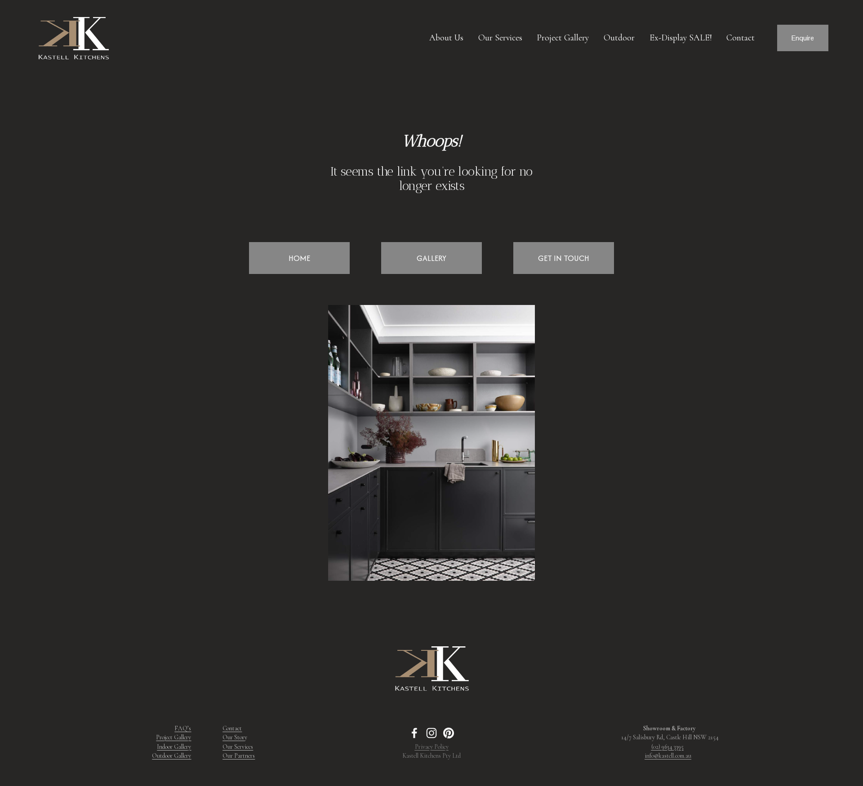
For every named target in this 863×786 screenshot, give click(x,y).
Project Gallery (563, 37)
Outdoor (619, 37)
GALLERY (431, 258)
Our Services (500, 37)
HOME (299, 258)
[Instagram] (431, 733)
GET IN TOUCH (563, 258)
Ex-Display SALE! (680, 37)
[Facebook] (414, 733)
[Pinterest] (448, 733)
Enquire (803, 38)
